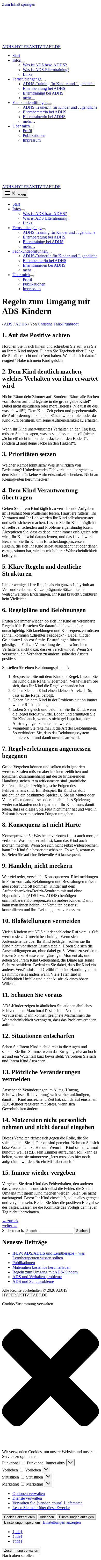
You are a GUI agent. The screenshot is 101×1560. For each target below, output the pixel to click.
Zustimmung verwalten (21, 1550)
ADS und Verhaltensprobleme (37, 1276)
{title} (17, 1531)
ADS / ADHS (15, 324)
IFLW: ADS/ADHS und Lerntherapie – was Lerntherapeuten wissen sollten (48, 1255)
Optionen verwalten (28, 1493)
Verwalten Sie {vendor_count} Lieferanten (47, 1503)
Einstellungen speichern (22, 1522)
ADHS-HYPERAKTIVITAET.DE (31, 46)
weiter (9, 1225)
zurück (10, 1221)
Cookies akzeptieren (19, 1517)
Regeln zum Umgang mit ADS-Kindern (45, 1272)
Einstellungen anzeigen (76, 1517)
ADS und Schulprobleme (33, 1281)
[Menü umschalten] (23, 61)
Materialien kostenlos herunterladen (41, 1267)
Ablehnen (47, 1517)
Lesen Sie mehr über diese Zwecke (41, 1507)
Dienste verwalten (27, 1498)
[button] (50, 1378)
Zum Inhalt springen (18, 4)
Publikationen (23, 1262)
